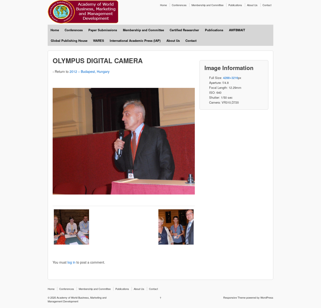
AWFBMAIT (237, 30)
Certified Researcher (184, 30)
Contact (266, 5)
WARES (98, 40)
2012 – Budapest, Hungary (90, 71)
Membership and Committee (207, 5)
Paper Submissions (102, 30)
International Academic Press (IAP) (135, 40)
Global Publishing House (69, 40)
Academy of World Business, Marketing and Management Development (77, 299)
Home (163, 5)
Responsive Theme (234, 297)
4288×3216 (230, 77)
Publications (235, 5)
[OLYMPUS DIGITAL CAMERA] (71, 226)
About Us (252, 5)
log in (71, 262)
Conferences (179, 5)
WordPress (266, 297)
